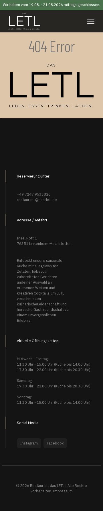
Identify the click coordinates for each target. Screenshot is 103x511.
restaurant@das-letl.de (37, 199)
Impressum (63, 491)
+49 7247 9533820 (34, 194)
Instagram (29, 443)
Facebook (55, 443)
